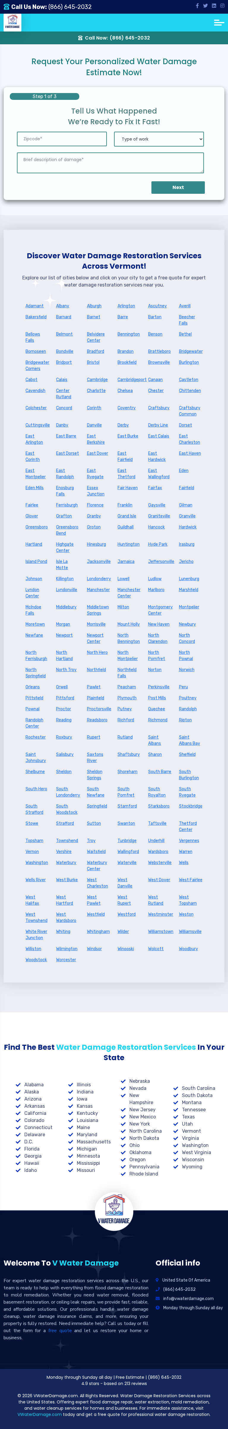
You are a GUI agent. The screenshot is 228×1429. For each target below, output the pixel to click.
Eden (184, 470)
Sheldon (64, 771)
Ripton (185, 720)
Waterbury (66, 862)
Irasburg (186, 544)
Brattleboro (159, 351)
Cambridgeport (129, 379)
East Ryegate (95, 473)
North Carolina (145, 1131)
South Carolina (198, 1088)
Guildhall (126, 527)
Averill (185, 306)
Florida (31, 1149)
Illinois (84, 1085)
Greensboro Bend (67, 530)
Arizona (33, 1099)
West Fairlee (190, 879)
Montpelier (189, 607)
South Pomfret (126, 792)
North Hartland (64, 655)
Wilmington (66, 948)
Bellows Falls (33, 337)
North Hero (97, 652)
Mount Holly (129, 624)
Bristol (93, 362)
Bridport (64, 362)
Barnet (93, 317)
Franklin (125, 505)
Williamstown (160, 931)
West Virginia (196, 1152)
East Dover (97, 453)
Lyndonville (66, 589)
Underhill (156, 840)
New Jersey (142, 1109)
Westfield (96, 914)
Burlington (189, 362)
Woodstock (36, 959)
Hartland (34, 544)
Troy (91, 840)
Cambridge (97, 379)
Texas (188, 1117)
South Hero (36, 788)
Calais (61, 379)
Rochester (36, 737)
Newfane (34, 635)
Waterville (127, 862)
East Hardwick (157, 456)
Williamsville (190, 931)
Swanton (126, 823)
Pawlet (94, 687)
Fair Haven (128, 487)
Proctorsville (98, 709)
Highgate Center (65, 547)
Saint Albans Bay (189, 740)
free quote (60, 1330)
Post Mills (157, 698)
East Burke (128, 436)
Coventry (127, 407)
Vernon (32, 851)
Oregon (137, 1159)
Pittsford (65, 698)
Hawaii (31, 1163)
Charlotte (96, 390)
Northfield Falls (127, 673)
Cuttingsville (37, 425)
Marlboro (156, 589)
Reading (64, 720)
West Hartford (64, 900)
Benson (155, 334)
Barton (155, 317)
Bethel (185, 334)
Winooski (126, 948)
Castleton (188, 379)
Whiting (63, 931)
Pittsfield (34, 698)
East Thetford (126, 473)
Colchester (36, 407)
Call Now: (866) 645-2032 (117, 37)
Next (178, 187)
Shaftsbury (129, 754)
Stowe (32, 823)
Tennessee (194, 1109)
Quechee (156, 709)
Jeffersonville (160, 561)
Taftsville (157, 823)
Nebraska (139, 1081)
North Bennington (129, 638)
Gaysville (156, 505)
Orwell (62, 687)
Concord (64, 407)
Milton (123, 607)
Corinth (94, 407)
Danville (94, 425)
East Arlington (34, 439)
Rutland (125, 737)
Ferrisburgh (67, 505)
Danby (62, 425)
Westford (127, 914)
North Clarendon (157, 638)
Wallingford (128, 851)
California (35, 1113)
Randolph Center (34, 723)
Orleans (33, 687)
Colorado (34, 1120)
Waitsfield (96, 851)
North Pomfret (156, 655)
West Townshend (37, 917)
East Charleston (189, 439)
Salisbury (65, 754)
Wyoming (192, 1167)
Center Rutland (63, 393)
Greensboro (37, 527)
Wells (184, 862)
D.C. (28, 1142)
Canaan (155, 379)
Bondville (64, 351)
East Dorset (67, 453)
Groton (94, 527)
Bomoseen (36, 351)
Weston (186, 914)
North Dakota (144, 1138)
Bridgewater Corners (37, 365)
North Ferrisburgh (36, 655)
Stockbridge (190, 806)
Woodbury (188, 948)
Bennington (129, 334)
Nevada (137, 1088)
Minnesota (88, 1156)
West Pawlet (94, 900)
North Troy (66, 669)
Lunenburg (189, 578)
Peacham (127, 687)
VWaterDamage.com (40, 1414)
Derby (123, 425)
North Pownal (186, 655)
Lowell (123, 578)
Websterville (160, 862)
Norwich (186, 669)
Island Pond (36, 561)
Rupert (93, 737)
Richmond (157, 720)
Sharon (155, 754)
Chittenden (190, 390)
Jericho (186, 561)
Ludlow (155, 578)
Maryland (87, 1134)
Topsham (34, 840)
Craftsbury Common (189, 411)
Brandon (126, 351)
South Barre (159, 771)
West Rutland (155, 900)
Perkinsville (159, 687)
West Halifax (32, 900)
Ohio (134, 1145)
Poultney (188, 698)
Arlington (126, 306)
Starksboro (159, 806)
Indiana (85, 1092)
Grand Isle (127, 516)
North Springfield (36, 673)
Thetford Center (188, 826)
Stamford (127, 806)
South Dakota (197, 1095)
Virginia (190, 1138)
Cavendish (35, 390)
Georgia (33, 1156)
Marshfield (188, 589)
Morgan (63, 624)
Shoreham (127, 771)
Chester (156, 390)
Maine (83, 1127)
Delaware (34, 1134)
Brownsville (159, 362)
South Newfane (95, 792)
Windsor (94, 948)
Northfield (96, 669)
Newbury (187, 624)
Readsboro (97, 720)
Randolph (188, 709)
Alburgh (94, 306)
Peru (183, 687)
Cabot (31, 379)
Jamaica (126, 561)
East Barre (66, 436)
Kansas (85, 1106)
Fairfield (186, 487)
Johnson (34, 578)
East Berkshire (96, 439)
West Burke (67, 879)
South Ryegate (187, 792)
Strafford (65, 823)
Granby (94, 516)
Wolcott (156, 948)
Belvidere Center (96, 337)
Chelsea (125, 390)
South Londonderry (68, 792)
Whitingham (98, 931)
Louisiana (87, 1120)
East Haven (190, 453)
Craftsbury (159, 407)
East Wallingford (159, 473)
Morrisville (96, 624)
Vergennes (189, 840)
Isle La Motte (62, 564)
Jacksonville (98, 561)
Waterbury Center (97, 865)
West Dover (159, 879)
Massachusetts (94, 1142)
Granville (187, 516)
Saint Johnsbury (36, 757)
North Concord (187, 638)
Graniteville (159, 516)
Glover (32, 516)
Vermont (191, 1131)
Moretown (35, 624)
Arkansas (34, 1106)
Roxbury (64, 737)
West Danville (125, 883)
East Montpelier (36, 473)
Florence (95, 505)
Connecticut (38, 1127)
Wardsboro (158, 851)
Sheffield (187, 754)
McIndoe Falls (33, 610)
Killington (65, 578)
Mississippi (88, 1163)
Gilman (185, 505)
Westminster (160, 914)
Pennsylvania (144, 1167)
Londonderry (98, 578)
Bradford (95, 351)
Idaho (30, 1170)
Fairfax (155, 487)
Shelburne (35, 771)
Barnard (63, 317)
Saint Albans (154, 740)
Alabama (34, 1085)
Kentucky (87, 1113)
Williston (33, 948)
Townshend (67, 840)
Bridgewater (190, 351)
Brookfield (127, 362)
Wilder (123, 931)
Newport (64, 635)
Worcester (66, 959)
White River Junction (36, 934)
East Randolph (65, 473)
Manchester (98, 589)
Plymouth (127, 698)
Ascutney (157, 306)
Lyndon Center (32, 593)
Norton (155, 669)
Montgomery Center (160, 610)
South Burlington (189, 774)
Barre (123, 317)
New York (139, 1124)
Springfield (97, 806)
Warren (185, 851)
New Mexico (142, 1117)
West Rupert (124, 900)
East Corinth (33, 456)
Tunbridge (127, 840)
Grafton (64, 516)
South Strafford (34, 809)
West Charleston (97, 883)
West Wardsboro (66, 917)
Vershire (64, 851)
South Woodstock (66, 809)
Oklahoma (140, 1152)
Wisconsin (193, 1159)
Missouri (86, 1170)
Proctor (63, 709)
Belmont (64, 334)
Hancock (156, 527)
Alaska (31, 1092)
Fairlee (32, 505)
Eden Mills (35, 487)
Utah (187, 1124)
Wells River (36, 879)
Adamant (35, 306)
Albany (62, 306)
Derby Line (158, 425)
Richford (126, 720)
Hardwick (188, 527)
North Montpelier (128, 655)
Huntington (129, 544)
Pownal (32, 709)
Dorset (185, 425)
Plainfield (95, 698)
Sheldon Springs (94, 774)
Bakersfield (36, 317)
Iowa (82, 1099)
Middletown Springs (98, 610)
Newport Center (95, 638)
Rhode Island (143, 1174)
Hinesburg (96, 544)
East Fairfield (125, 456)
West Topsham (188, 900)
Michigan (87, 1149)
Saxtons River (95, 757)
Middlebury (66, 607)
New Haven (159, 624)
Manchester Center (129, 593)
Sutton (94, 823)
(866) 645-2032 (70, 6)
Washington (37, 862)
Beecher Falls (187, 320)
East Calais (158, 436)
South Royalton (157, 792)
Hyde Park (157, 544)
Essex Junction (95, 491)
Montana (192, 1102)
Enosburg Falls (65, 491)
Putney (125, 709)
